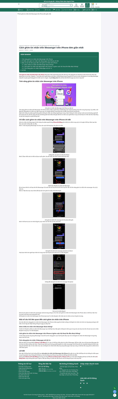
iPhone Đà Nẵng (57, 122)
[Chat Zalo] (115, 391)
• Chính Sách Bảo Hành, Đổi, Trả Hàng (27, 373)
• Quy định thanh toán (23, 375)
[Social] (81, 384)
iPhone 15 (51, 356)
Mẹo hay (27, 45)
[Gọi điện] (115, 388)
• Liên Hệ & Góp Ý (22, 370)
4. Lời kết (23, 70)
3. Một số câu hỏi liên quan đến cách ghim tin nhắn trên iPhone (38, 63)
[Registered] (84, 389)
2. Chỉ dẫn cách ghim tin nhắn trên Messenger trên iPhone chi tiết (39, 61)
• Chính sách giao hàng (24, 378)
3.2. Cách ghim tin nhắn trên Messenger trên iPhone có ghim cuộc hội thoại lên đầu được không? (50, 66)
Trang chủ (21, 45)
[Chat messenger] (115, 395)
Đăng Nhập (97, 7)
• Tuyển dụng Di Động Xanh (25, 368)
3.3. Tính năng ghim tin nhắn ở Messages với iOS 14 (37, 68)
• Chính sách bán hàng (24, 371)
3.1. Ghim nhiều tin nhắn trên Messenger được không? (37, 64)
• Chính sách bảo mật (23, 376)
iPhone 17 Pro (66, 356)
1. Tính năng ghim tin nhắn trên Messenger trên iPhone (36, 59)
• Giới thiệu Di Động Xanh (24, 366)
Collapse (97, 54)
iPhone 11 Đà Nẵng (40, 342)
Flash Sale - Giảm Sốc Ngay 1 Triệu (59, 1)
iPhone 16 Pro (58, 356)
